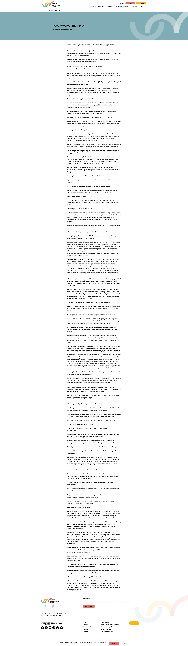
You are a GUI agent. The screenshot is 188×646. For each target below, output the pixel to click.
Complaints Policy (106, 629)
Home (43, 10)
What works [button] (101, 6)
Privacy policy (105, 622)
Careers (85, 624)
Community (134, 623)
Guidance (141, 3)
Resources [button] (134, 6)
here (86, 255)
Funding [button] (110, 6)
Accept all (114, 643)
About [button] (142, 6)
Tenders (85, 629)
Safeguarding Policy (107, 631)
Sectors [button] (92, 6)
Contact (121, 3)
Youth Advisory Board (80, 489)
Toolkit (130, 3)
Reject (124, 643)
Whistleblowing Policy (107, 627)
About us (85, 622)
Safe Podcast (87, 627)
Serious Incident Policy (107, 634)
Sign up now (88, 606)
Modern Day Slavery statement (110, 624)
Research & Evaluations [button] (121, 6)
